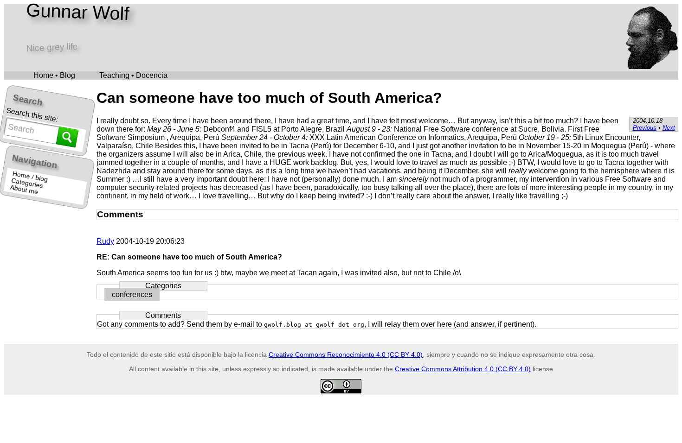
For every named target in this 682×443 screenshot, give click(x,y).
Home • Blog (54, 75)
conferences (132, 294)
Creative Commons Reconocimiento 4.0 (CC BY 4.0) (346, 354)
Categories (27, 183)
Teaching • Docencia (133, 75)
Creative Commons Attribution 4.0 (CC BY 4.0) (463, 369)
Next (669, 127)
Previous (644, 127)
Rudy (105, 241)
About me (24, 190)
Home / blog (30, 176)
